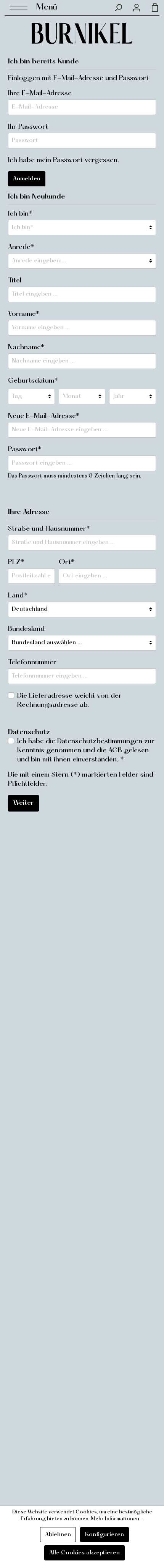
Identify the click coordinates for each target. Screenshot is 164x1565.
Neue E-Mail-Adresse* (44, 416)
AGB (115, 750)
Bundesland (26, 629)
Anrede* (21, 247)
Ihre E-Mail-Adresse (40, 93)
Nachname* (26, 347)
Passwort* (25, 449)
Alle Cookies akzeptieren (84, 1553)
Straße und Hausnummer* (49, 529)
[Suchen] (118, 7)
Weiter (23, 803)
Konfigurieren (104, 1535)
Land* (18, 595)
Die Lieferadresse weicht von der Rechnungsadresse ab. (69, 700)
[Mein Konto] (136, 7)
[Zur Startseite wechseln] (82, 33)
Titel (14, 280)
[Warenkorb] (152, 7)
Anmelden (26, 179)
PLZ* (16, 562)
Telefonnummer (32, 662)
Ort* (67, 562)
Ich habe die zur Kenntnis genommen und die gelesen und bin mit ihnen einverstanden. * (85, 750)
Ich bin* (20, 213)
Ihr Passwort (28, 127)
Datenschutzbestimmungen (99, 741)
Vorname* (24, 314)
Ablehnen (58, 1535)
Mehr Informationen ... (117, 1519)
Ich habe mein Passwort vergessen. (63, 160)
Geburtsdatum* (33, 381)
